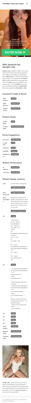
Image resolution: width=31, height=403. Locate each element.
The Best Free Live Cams (13, 3)
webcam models (20, 390)
